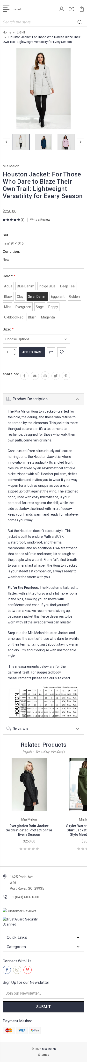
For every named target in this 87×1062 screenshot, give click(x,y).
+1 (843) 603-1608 (24, 897)
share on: (11, 374)
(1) (22, 219)
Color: (9, 276)
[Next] (80, 141)
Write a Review (40, 219)
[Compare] (71, 10)
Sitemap (43, 1054)
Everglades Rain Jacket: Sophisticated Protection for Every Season (29, 830)
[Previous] (6, 141)
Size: (8, 329)
